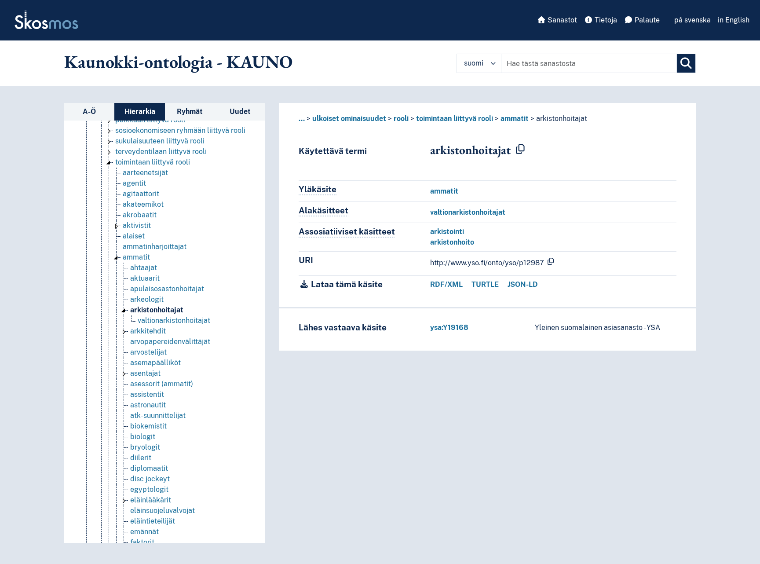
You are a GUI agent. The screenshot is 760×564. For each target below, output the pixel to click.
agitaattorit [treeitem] (141, 194)
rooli (401, 118)
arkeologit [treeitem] (147, 299)
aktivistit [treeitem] (137, 225)
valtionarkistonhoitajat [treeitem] (174, 320)
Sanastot (561, 20)
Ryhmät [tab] (190, 111)
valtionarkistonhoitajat (467, 212)
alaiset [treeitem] (134, 236)
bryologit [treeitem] (145, 447)
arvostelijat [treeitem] (148, 352)
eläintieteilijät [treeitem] (152, 521)
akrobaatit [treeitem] (140, 215)
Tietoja (605, 20)
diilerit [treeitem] (140, 458)
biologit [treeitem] (142, 436)
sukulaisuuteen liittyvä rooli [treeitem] (160, 141)
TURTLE (485, 284)
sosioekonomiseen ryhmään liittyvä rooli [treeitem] (180, 130)
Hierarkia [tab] (139, 111)
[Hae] (686, 63)
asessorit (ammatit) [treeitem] (161, 384)
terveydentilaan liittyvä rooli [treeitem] (161, 151)
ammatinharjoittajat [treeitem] (154, 246)
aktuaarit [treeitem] (145, 278)
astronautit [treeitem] (148, 405)
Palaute (646, 20)
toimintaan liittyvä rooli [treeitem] (152, 162)
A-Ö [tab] (89, 111)
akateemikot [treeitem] (143, 204)
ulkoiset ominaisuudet (349, 118)
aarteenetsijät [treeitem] (145, 172)
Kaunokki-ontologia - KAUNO (178, 61)
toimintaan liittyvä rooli (454, 118)
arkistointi (447, 231)
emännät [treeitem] (144, 531)
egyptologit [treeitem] (149, 489)
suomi (473, 63)
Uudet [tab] (240, 111)
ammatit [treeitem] (136, 257)
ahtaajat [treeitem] (143, 268)
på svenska (692, 20)
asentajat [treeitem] (145, 373)
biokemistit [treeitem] (148, 426)
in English (733, 20)
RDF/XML (446, 284)
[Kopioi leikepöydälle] (520, 149)
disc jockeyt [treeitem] (150, 479)
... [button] (302, 118)
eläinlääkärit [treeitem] (150, 500)
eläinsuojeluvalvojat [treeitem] (162, 510)
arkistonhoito (452, 242)
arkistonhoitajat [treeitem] (156, 310)
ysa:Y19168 (449, 327)
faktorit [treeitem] (142, 542)
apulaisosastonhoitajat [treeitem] (167, 289)
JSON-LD (523, 284)
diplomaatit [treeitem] (149, 468)
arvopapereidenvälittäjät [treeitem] (170, 341)
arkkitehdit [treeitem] (148, 331)
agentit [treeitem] (134, 183)
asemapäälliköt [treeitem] (155, 363)
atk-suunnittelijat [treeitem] (158, 415)
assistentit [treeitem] (147, 394)
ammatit (515, 118)
